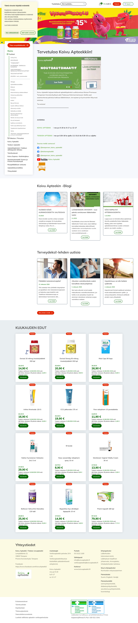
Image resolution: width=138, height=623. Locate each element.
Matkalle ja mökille (16, 111)
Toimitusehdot (20, 605)
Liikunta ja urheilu (16, 108)
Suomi (128, 4)
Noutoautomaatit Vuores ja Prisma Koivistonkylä (18, 160)
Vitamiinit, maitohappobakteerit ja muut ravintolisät (20, 134)
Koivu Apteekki (13, 141)
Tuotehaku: (56, 4)
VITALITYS (14, 57)
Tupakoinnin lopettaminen (18, 128)
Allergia (13, 82)
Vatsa (12, 131)
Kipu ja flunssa (15, 103)
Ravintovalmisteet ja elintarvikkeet (16, 114)
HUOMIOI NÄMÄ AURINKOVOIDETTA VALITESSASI (52, 211)
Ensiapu (13, 90)
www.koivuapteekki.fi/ (82, 569)
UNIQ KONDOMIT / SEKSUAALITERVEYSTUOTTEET (20, 70)
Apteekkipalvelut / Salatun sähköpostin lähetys (17, 149)
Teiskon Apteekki (14, 145)
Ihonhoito (13, 98)
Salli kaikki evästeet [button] (28, 32)
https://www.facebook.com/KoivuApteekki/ (31, 567)
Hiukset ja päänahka (16, 95)
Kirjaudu (116, 4)
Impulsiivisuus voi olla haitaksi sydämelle (116, 282)
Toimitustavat (13, 153)
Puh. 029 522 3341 (93, 617)
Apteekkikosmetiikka (16, 84)
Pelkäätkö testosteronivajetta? (50, 281)
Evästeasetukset (21, 601)
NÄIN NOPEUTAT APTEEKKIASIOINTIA (113, 211)
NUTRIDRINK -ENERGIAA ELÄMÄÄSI (18, 66)
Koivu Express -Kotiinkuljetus (18, 156)
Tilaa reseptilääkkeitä (17, 45)
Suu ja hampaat (15, 120)
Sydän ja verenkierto (16, 123)
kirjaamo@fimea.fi (78, 617)
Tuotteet (12, 54)
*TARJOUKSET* (15, 63)
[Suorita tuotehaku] (84, 4)
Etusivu (10, 51)
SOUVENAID (14, 60)
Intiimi (12, 100)
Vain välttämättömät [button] (12, 32)
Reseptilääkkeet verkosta (17, 165)
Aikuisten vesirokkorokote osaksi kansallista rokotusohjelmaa (84, 282)
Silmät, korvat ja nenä (17, 117)
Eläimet (13, 87)
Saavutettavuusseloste (23, 614)
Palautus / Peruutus (16, 138)
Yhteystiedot (12, 171)
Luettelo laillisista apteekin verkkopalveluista (31, 617)
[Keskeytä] (2, 42)
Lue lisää (52, 230)
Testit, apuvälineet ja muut (18, 125)
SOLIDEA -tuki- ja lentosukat (19, 76)
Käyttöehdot (20, 608)
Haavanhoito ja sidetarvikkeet (19, 92)
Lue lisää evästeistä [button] (11, 25)
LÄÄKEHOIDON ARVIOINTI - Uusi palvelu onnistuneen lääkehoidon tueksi (84, 212)
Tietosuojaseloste (21, 611)
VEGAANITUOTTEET (17, 73)
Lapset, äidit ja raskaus (17, 105)
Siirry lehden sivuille (45, 313)
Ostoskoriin (23, 377)
